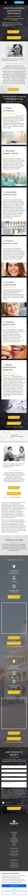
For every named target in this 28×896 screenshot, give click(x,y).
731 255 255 (14, 581)
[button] (5, 2)
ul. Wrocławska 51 (14, 665)
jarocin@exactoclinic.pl (14, 668)
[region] (14, 883)
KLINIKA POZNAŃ (14, 848)
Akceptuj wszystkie (14, 885)
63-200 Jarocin (14, 667)
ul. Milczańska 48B (14, 851)
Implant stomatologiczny (9, 115)
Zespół (14, 833)
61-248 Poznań (14, 852)
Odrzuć (14, 893)
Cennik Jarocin (14, 841)
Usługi (14, 835)
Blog (14, 843)
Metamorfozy (14, 838)
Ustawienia (14, 889)
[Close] (26, 872)
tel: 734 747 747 (14, 867)
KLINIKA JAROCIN (14, 860)
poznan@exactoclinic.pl (14, 573)
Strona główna (14, 832)
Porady (14, 837)
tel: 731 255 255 (14, 855)
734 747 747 (14, 677)
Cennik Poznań (14, 840)
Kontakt (14, 844)
